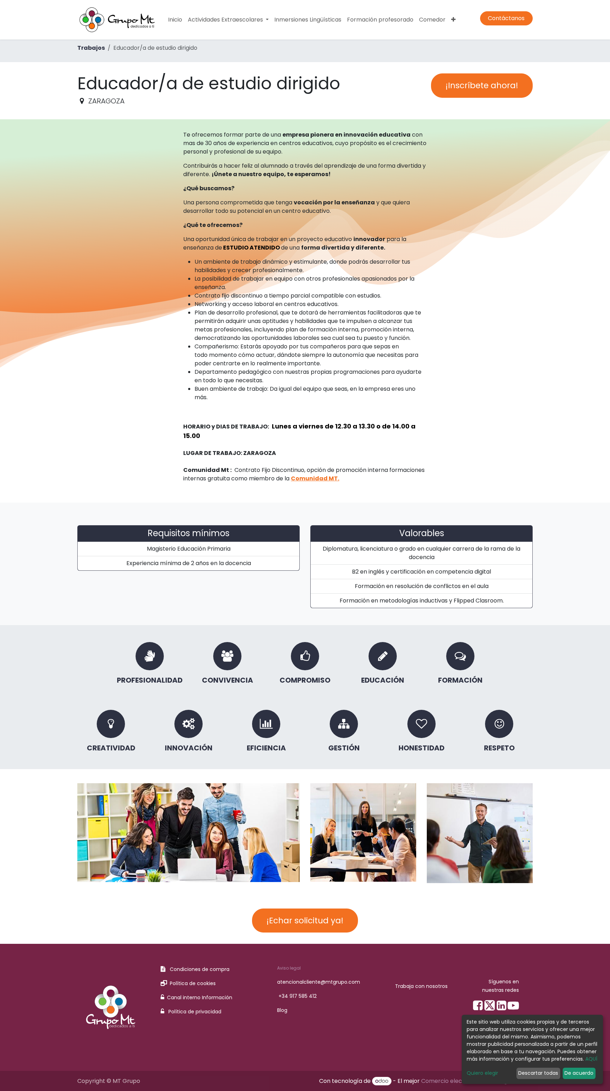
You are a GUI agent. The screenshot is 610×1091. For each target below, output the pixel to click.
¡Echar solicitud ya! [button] (305, 920)
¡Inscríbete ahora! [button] (481, 85)
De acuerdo (578, 1073)
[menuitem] (175, 20)
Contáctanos (506, 18)
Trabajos (91, 48)
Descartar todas (538, 1073)
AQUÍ (591, 1058)
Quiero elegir (482, 1073)
